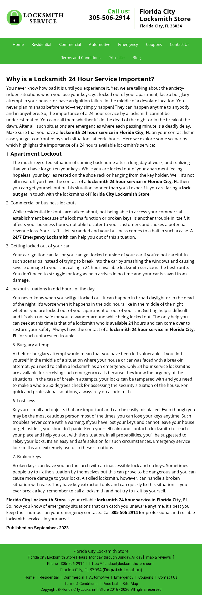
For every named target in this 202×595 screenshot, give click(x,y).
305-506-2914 (109, 17)
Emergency (128, 44)
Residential (41, 44)
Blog (137, 57)
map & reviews (159, 557)
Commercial (70, 44)
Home (18, 44)
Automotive (99, 44)
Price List (116, 57)
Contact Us (179, 44)
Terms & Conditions (81, 584)
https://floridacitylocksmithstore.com (121, 564)
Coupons (154, 44)
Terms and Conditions (80, 57)
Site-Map (130, 584)
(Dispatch (113, 570)
